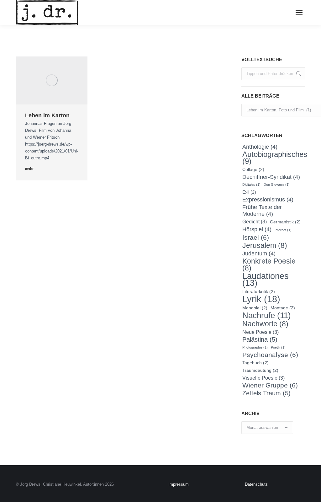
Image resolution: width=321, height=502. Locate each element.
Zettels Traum (266, 393)
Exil (249, 192)
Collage (253, 169)
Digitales (251, 184)
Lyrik (261, 299)
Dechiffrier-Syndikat (271, 177)
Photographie (255, 347)
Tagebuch (255, 362)
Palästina (259, 339)
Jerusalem (264, 245)
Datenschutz (256, 484)
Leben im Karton (47, 115)
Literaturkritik (258, 291)
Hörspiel (256, 229)
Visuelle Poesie (263, 378)
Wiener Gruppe (270, 385)
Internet (283, 230)
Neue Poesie (260, 332)
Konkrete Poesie (269, 264)
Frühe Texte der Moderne (262, 210)
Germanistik (285, 221)
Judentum (259, 253)
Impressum (178, 484)
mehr (29, 168)
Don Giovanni (277, 184)
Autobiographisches (274, 158)
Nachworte (265, 323)
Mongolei (254, 307)
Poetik (278, 347)
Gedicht (254, 221)
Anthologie (259, 146)
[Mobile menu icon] (299, 12)
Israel (255, 237)
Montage (283, 307)
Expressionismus (267, 199)
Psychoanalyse (270, 354)
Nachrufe (266, 315)
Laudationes (265, 279)
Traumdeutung (260, 370)
